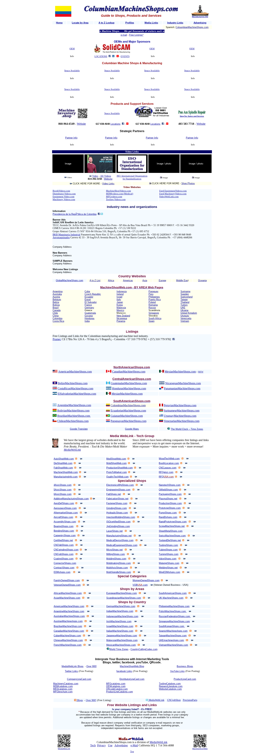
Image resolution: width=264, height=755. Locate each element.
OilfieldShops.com (168, 489)
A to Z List (95, 280)
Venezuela (185, 318)
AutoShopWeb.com (64, 458)
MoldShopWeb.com (116, 463)
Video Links (108, 183)
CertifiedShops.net (63, 540)
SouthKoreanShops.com (172, 626)
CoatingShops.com (63, 558)
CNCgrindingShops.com (66, 549)
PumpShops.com (168, 512)
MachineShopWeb (200, 749)
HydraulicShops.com (117, 512)
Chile (55, 313)
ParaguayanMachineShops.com (128, 421)
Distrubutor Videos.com (64, 193)
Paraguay (153, 291)
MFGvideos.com (114, 196)
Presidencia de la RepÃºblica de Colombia (74, 214)
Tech (93, 745)
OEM (72, 48)
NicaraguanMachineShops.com (183, 383)
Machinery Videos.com (64, 199)
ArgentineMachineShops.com (74, 405)
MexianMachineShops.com (180, 371)
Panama (121, 321)
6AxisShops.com (62, 494)
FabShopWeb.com (63, 467)
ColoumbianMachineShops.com (192, 27)
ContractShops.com (64, 567)
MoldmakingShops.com (118, 563)
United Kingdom (188, 313)
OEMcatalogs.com (116, 686)
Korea (120, 305)
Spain (151, 321)
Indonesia (122, 291)
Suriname (185, 291)
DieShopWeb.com (63, 463)
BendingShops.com (64, 530)
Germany (89, 307)
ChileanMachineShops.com (73, 421)
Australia (57, 294)
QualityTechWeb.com (117, 476)
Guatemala (90, 313)
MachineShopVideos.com (118, 190)
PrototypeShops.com (170, 508)
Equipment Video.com (63, 196)
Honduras (89, 318)
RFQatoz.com (166, 472)
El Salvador (91, 302)
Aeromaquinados (61, 237)
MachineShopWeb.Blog (132, 666)
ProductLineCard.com (185, 679)
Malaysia (121, 307)
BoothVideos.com (61, 190)
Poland (152, 302)
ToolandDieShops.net (170, 540)
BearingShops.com (63, 526)
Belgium (57, 299)
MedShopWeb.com (116, 458)
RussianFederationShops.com (175, 616)
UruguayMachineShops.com (180, 415)
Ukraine (184, 310)
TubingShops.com (168, 549)
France (88, 305)
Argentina (57, 291)
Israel (119, 296)
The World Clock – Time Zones (187, 429)
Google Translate (79, 429)
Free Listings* (136, 35)
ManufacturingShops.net (119, 535)
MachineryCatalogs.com (65, 683)
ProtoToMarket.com (116, 472)
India (87, 321)
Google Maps (132, 429)
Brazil (56, 307)
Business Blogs (185, 666)
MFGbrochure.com (63, 691)
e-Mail (134, 745)
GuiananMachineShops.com (127, 415)
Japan (120, 302)
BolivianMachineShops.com (73, 410)
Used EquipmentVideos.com (173, 190)
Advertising (121, 745)
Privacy (101, 745)
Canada (57, 310)
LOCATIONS (100, 56)
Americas (128, 280)
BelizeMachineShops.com (72, 383)
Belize (56, 302)
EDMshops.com (62, 572)
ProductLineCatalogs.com (119, 691)
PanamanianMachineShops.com (182, 388)
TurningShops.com (168, 554)
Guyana (89, 315)
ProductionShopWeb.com (119, 467)
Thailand (184, 302)
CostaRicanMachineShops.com (75, 388)
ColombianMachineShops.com (128, 405)
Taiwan (184, 299)
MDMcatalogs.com (63, 686)
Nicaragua (122, 318)
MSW (200, 372)
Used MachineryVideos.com (172, 193)
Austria (56, 296)
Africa (111, 280)
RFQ (166, 476)
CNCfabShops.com (64, 545)
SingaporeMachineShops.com (174, 621)
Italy (119, 299)
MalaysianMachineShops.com (122, 640)
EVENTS (125, 56)
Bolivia (56, 305)
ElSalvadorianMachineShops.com (77, 393)
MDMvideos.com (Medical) (119, 193)
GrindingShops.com (116, 508)
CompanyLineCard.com (79, 679)
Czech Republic (93, 294)
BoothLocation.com (169, 463)
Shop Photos (188, 183)
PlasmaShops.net (168, 498)
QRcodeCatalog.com (117, 689)
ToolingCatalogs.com (170, 683)
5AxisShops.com (62, 489)
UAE (182, 307)
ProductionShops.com (170, 503)
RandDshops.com (168, 517)
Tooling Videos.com (116, 199)
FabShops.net (113, 494)
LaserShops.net (114, 531)
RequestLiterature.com (170, 686)
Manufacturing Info (200, 17)
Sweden (184, 294)
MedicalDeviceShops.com (119, 540)
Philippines (154, 296)
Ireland (120, 294)
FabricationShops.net (117, 498)
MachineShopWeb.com (66, 472)
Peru (151, 294)
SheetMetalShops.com (170, 531)
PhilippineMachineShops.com (174, 606)
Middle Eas (182, 280)
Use (110, 745)
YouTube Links (177, 671)
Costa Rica (58, 321)
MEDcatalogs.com (62, 689)
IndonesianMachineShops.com (122, 616)
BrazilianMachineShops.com (74, 415)
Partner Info (71, 137)
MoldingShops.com (116, 558)
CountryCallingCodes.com (144, 649)
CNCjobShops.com (63, 554)
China (56, 315)
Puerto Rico (155, 299)
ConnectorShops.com (65, 563)
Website (81, 123)
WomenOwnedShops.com (146, 580)
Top (132, 751)
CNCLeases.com (167, 467)
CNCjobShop (174, 700)
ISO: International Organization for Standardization (132, 177)
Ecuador (89, 296)
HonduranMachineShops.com (129, 388)
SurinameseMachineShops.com (181, 410)
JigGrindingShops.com (118, 526)
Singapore (154, 313)
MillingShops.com (115, 554)
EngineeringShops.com (118, 489)
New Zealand (123, 315)
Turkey (184, 305)
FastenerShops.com (116, 503)
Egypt (88, 299)
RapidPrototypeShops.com (173, 521)
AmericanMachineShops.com (75, 371)
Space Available (72, 70)
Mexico (120, 310)
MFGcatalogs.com (115, 683)
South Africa (155, 318)
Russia (152, 307)
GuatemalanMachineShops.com (129, 383)
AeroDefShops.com (64, 503)
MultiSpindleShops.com (118, 572)
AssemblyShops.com (65, 521)
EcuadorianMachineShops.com (128, 410)
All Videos (105, 176)
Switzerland (186, 296)
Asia (144, 280)
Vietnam (184, 321)
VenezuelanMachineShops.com (181, 421)
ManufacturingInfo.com (66, 476)
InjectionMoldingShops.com (120, 517)
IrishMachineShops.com (118, 621)
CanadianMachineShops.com (128, 371)
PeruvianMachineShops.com (180, 405)
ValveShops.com (167, 558)
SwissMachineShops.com (172, 535)
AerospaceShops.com (65, 508)
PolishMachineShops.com (173, 611)
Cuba (87, 291)
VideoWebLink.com (169, 196)
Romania (153, 305)
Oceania (202, 280)
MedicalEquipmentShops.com (121, 545)
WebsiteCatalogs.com (170, 689)
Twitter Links (71, 671)
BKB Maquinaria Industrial (66, 234)
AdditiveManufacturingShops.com (71, 498)
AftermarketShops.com (66, 512)
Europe (162, 280)
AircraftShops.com (63, 517)
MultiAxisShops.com (117, 567)
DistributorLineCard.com (131, 679)
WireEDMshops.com (169, 572)
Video (95, 176)
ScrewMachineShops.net (172, 526)
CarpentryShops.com (65, 535)
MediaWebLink (72, 449)
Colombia (57, 318)
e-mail (124, 35)
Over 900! (91, 666)
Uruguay (184, 315)
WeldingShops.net (168, 567)
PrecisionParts (190, 700)
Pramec (57, 339)
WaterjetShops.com (169, 563)
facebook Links (124, 671)
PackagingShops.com (170, 494)
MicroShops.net (114, 549)
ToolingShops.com (168, 545)
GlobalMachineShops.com (69, 280)
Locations (115, 124)
